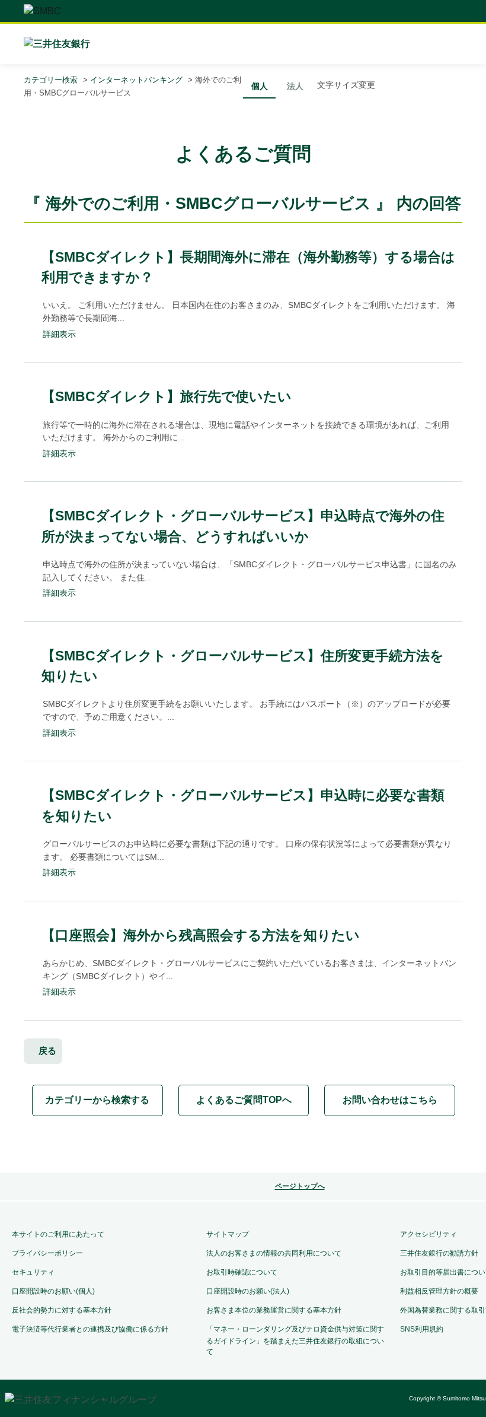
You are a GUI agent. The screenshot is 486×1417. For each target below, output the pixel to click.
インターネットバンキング (136, 79)
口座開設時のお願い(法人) (247, 1291)
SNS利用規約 (421, 1329)
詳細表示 (59, 334)
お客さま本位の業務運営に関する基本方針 (273, 1310)
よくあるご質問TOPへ (244, 1100)
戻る (47, 1051)
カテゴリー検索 (51, 79)
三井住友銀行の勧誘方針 (439, 1253)
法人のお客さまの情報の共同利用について (273, 1253)
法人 (295, 86)
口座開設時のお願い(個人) (53, 1291)
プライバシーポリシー (47, 1253)
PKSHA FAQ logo (292, 1145)
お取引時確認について (241, 1272)
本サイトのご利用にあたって (58, 1234)
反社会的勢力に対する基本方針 (61, 1310)
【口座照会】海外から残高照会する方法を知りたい (200, 935)
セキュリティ (33, 1272)
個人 (259, 86)
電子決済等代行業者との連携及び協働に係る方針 (90, 1329)
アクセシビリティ (428, 1234)
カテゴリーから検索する (97, 1100)
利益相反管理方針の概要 (439, 1291)
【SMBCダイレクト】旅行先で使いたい (166, 396)
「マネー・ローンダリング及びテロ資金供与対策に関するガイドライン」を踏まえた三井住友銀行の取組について (295, 1340)
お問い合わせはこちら (390, 1100)
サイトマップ (227, 1234)
